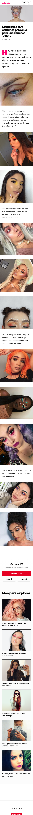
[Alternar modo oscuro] (29, 3)
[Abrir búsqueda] (24, 3)
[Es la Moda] (6, 2)
